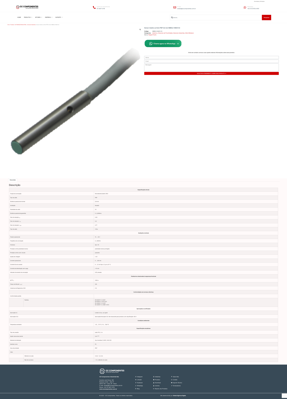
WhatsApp (250, 6)
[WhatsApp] (245, 7)
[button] (140, 29)
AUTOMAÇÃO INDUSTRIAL (20, 24)
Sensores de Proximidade (165, 33)
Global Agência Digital (179, 395)
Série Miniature (189, 33)
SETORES (38, 17)
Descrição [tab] (13, 180)
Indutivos (154, 33)
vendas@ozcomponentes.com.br (113, 385)
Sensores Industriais (31, 24)
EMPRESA (48, 17)
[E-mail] (174, 7)
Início (8, 24)
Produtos (12, 24)
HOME (19, 17)
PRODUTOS (27, 17)
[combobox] (215, 17)
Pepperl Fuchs (152, 35)
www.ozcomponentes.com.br (108, 389)
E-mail (179, 6)
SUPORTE (58, 17)
